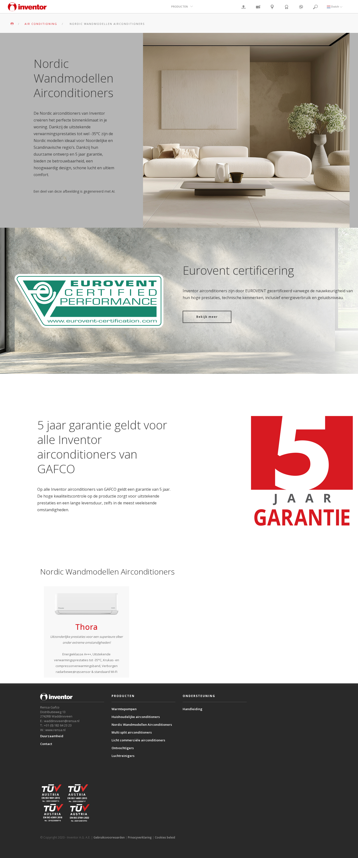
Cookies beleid (165, 837)
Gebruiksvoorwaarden (109, 837)
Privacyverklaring (140, 837)
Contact (46, 744)
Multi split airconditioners (132, 732)
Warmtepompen (124, 709)
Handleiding (192, 709)
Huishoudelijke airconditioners (136, 717)
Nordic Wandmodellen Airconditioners (142, 724)
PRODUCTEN (179, 6)
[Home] (27, 9)
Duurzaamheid (51, 736)
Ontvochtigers (123, 748)
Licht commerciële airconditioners (138, 740)
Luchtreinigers (123, 756)
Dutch (335, 6)
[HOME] (12, 24)
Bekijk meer (207, 317)
